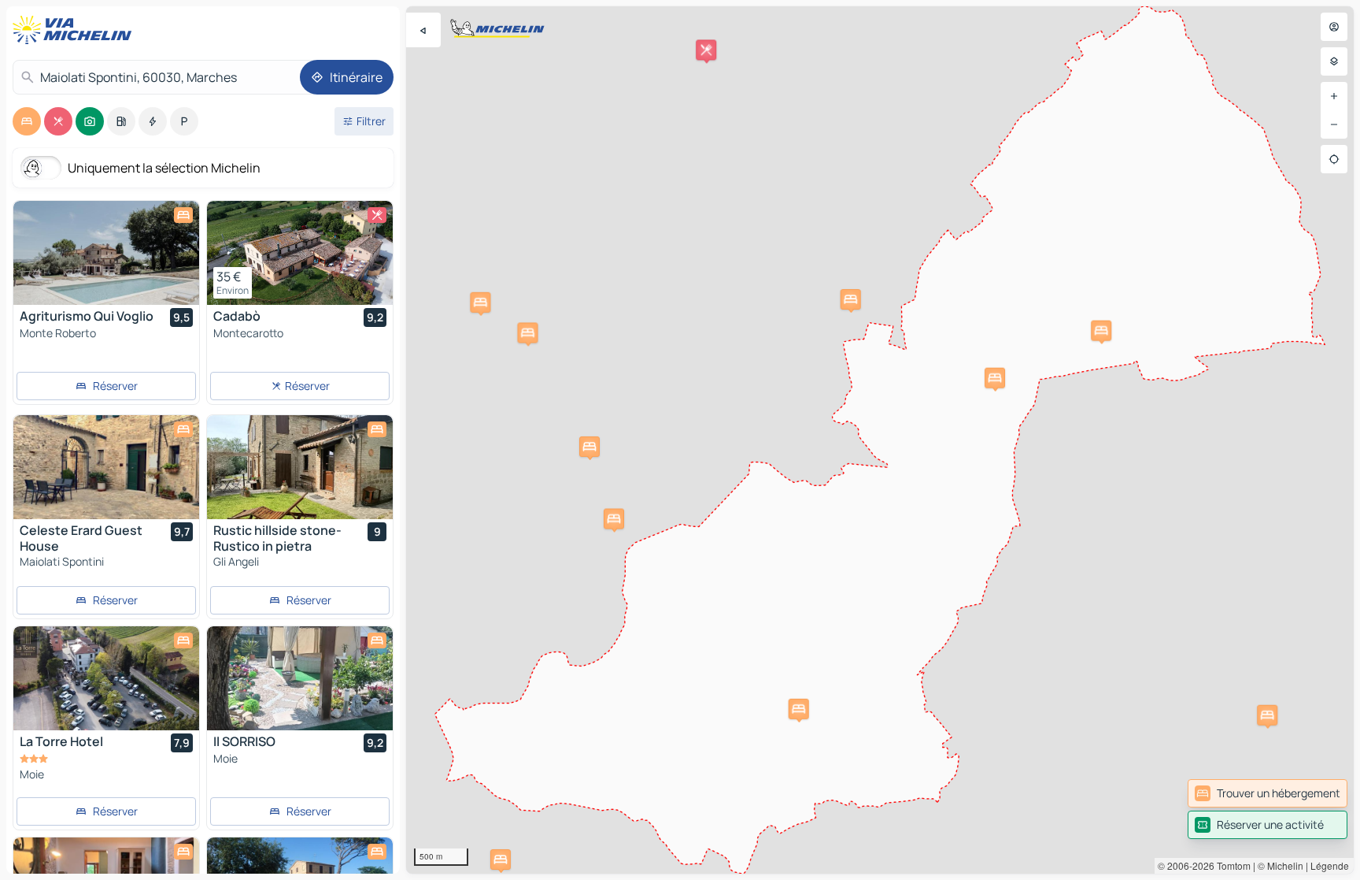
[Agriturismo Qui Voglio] (106, 253)
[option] (27, 121)
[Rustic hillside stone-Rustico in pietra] (300, 467)
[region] (880, 440)
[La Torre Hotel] (106, 678)
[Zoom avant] (1334, 96)
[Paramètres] (1334, 61)
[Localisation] (1334, 159)
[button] (1267, 715)
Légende (1329, 865)
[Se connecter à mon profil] (1334, 27)
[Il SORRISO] (300, 678)
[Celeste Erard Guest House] (106, 467)
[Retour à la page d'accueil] (76, 30)
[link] (1267, 793)
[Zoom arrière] (1334, 124)
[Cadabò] (300, 253)
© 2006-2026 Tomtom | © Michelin (1230, 865)
